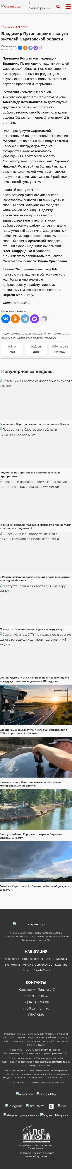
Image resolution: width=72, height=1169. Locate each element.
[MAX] (35, 48)
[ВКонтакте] (20, 48)
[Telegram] (30, 48)
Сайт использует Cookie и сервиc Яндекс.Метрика (36, 1082)
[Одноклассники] (25, 48)
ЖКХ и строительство (37, 964)
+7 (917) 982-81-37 (36, 996)
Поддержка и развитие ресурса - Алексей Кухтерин (36, 1155)
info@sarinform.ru (36, 1008)
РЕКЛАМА (36, 1014)
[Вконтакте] (35, 1106)
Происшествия (32, 958)
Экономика (12, 964)
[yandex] (22, 1115)
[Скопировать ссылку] (41, 48)
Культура (61, 964)
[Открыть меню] (68, 6)
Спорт (27, 970)
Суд (48, 958)
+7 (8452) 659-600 (36, 1002)
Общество (12, 958)
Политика (60, 958)
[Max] (62, 1106)
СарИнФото (42, 970)
